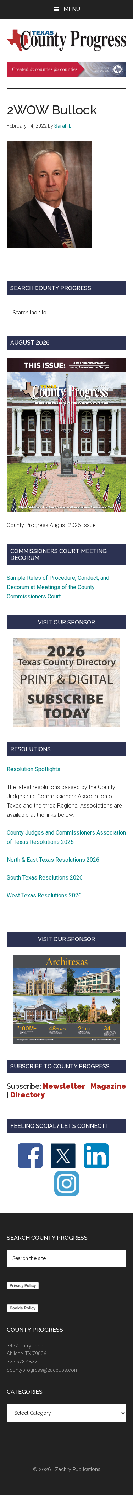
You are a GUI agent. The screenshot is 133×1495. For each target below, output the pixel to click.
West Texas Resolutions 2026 (44, 895)
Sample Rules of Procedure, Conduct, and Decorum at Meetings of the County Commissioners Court (58, 587)
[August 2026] (67, 435)
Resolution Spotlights (33, 769)
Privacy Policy (23, 1285)
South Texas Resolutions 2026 (45, 877)
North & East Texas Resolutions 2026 (54, 859)
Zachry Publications (77, 1469)
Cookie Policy (22, 1307)
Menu (71, 9)
